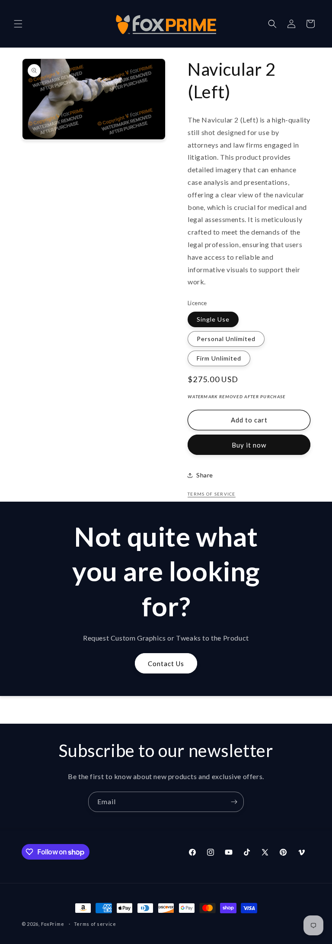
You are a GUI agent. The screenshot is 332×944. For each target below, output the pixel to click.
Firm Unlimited (219, 358)
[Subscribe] (233, 802)
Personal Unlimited (226, 338)
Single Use (213, 319)
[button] (18, 23)
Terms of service (95, 924)
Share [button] (204, 475)
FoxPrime (52, 924)
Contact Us (166, 663)
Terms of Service (212, 493)
